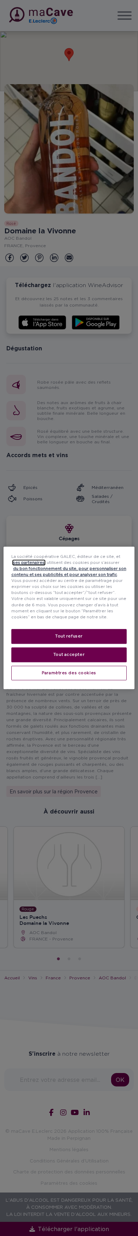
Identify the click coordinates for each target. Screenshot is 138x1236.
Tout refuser (69, 636)
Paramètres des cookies (69, 673)
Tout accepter (69, 654)
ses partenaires (29, 562)
